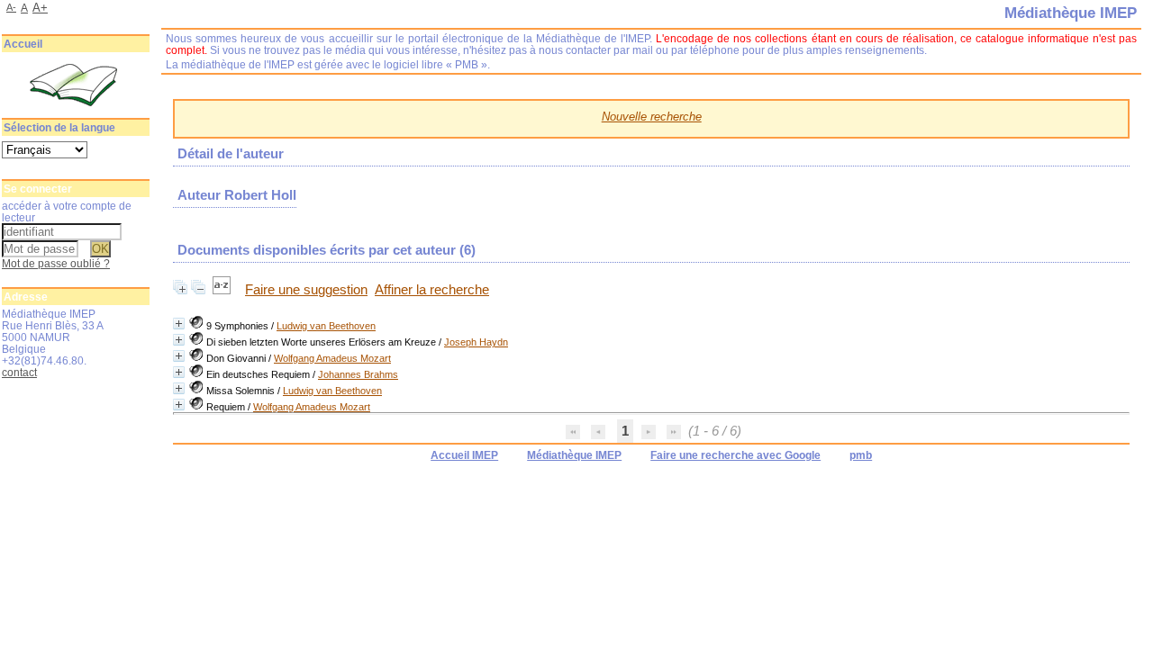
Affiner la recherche (432, 290)
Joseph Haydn (476, 342)
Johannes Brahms (358, 374)
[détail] (179, 323)
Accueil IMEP (464, 455)
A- (11, 7)
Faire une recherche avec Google (735, 455)
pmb (860, 455)
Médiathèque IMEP (574, 455)
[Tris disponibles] (223, 290)
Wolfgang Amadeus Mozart (332, 358)
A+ (40, 7)
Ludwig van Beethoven (326, 325)
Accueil (23, 44)
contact (19, 372)
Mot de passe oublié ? (56, 263)
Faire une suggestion (306, 290)
